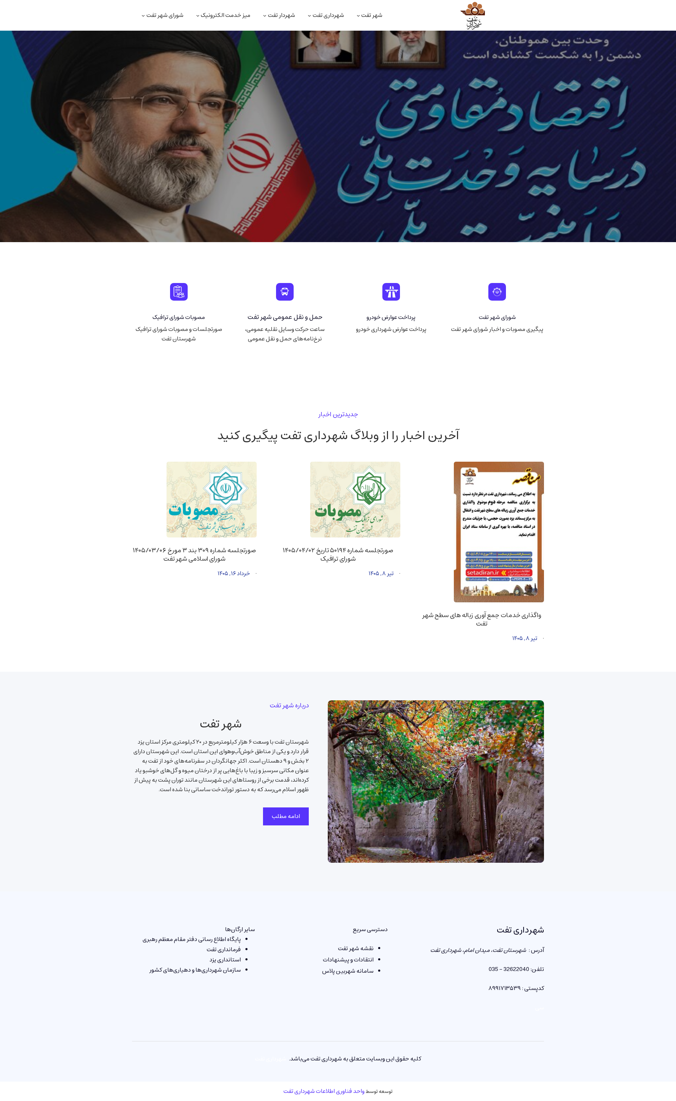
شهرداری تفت (520, 930)
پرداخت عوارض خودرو (391, 317)
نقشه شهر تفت (356, 948)
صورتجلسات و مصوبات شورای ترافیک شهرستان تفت (179, 334)
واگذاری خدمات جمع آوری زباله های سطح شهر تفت (481, 619)
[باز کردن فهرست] (143, 15)
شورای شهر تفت (497, 317)
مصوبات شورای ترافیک (178, 317)
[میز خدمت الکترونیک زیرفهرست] (198, 15)
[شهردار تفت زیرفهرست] (265, 15)
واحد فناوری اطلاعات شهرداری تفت (323, 1091)
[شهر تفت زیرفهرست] (358, 15)
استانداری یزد (225, 960)
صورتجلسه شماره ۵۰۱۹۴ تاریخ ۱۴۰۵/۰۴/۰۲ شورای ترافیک (338, 555)
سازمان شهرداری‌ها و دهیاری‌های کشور (195, 970)
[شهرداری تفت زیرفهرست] (309, 15)
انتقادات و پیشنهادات (348, 960)
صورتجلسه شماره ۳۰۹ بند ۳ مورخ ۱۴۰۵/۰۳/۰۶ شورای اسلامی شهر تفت (194, 555)
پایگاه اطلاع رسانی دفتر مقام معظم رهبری (192, 939)
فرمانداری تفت (224, 949)
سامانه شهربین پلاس (348, 971)
